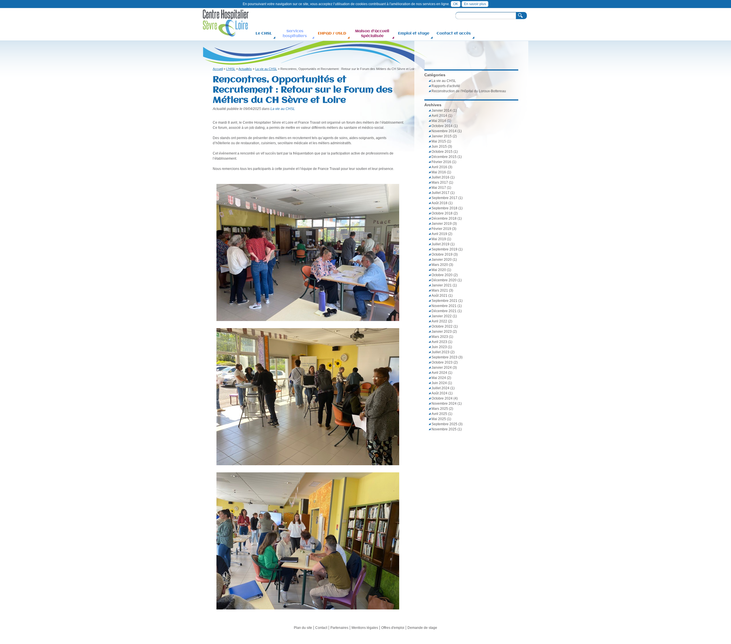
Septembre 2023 (444, 357)
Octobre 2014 (442, 126)
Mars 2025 (439, 409)
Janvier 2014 (441, 111)
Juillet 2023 (440, 352)
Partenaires (339, 628)
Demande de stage (422, 628)
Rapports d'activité (445, 86)
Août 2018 (439, 203)
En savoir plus (475, 4)
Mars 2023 (439, 337)
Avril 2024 (439, 373)
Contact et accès (454, 33)
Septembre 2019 (444, 249)
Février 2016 (441, 162)
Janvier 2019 (441, 224)
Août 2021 (439, 296)
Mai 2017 (438, 188)
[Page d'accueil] (226, 34)
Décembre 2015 (444, 157)
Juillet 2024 (440, 388)
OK (455, 4)
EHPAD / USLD (332, 33)
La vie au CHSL (266, 69)
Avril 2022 (439, 321)
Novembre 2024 (444, 404)
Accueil (218, 69)
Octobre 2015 (442, 152)
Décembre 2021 (444, 311)
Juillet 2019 (440, 244)
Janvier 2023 (441, 332)
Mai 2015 (438, 141)
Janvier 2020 (441, 260)
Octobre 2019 (442, 254)
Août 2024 (439, 393)
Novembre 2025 (444, 429)
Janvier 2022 (441, 316)
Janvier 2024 (441, 368)
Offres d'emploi (392, 628)
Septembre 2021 (444, 301)
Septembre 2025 (444, 424)
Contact (321, 628)
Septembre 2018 (444, 208)
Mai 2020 (438, 270)
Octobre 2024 (442, 398)
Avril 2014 (439, 116)
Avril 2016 (439, 167)
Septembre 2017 (444, 198)
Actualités (245, 69)
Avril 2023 (439, 342)
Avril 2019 (439, 234)
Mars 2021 (439, 290)
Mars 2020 (439, 265)
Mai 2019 (438, 239)
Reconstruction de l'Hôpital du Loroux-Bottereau (468, 91)
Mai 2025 (438, 419)
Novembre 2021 (444, 306)
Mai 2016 (438, 172)
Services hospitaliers (295, 33)
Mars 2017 (439, 182)
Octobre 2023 (442, 362)
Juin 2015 (439, 147)
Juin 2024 (439, 383)
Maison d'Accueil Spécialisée (372, 33)
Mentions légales (365, 628)
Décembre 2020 (444, 280)
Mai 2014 (438, 121)
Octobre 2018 (442, 213)
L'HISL (230, 69)
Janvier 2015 (441, 136)
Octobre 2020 (442, 275)
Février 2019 (441, 229)
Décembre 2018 (444, 218)
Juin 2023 (439, 347)
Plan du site (303, 628)
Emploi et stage (413, 33)
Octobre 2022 (442, 326)
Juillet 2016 (440, 177)
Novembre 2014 (444, 131)
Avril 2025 (439, 414)
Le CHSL (264, 33)
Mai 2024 (438, 378)
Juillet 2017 (440, 193)
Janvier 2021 (441, 285)
